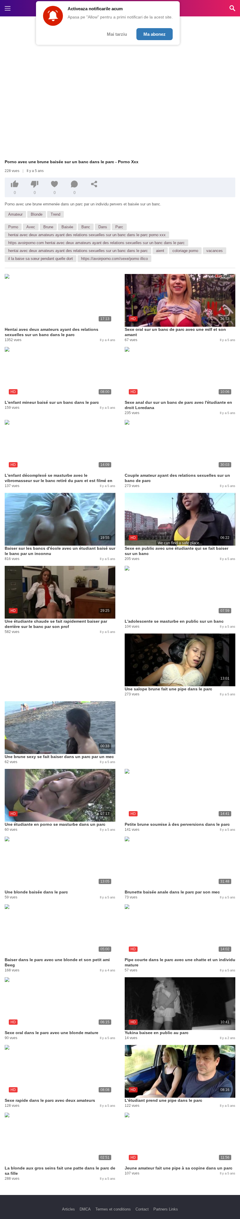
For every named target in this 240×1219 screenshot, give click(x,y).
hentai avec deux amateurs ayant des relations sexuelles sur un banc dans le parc (78, 250)
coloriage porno (185, 250)
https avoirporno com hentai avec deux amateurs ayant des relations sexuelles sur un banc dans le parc (96, 243)
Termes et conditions (113, 1209)
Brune (48, 227)
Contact (142, 1209)
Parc (119, 227)
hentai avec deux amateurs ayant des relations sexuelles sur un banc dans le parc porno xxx (87, 235)
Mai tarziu (117, 34)
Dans (102, 227)
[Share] (94, 184)
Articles (68, 1209)
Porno (13, 227)
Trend (55, 214)
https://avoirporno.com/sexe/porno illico (114, 258)
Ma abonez (154, 34)
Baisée (67, 227)
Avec (30, 227)
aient (160, 250)
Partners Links (165, 1209)
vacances (214, 250)
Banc (85, 227)
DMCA (85, 1209)
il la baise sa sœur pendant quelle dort (40, 258)
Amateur (15, 214)
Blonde (36, 214)
